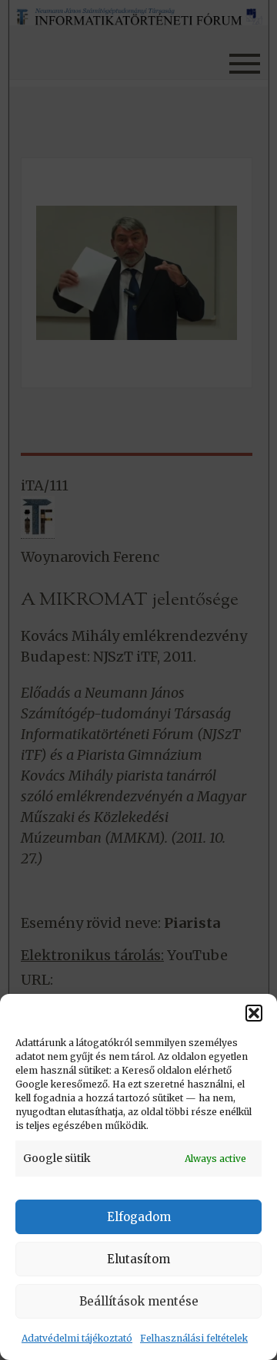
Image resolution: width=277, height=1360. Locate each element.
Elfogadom (139, 1217)
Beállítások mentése (139, 1301)
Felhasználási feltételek (194, 1338)
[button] (254, 1013)
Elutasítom (138, 1259)
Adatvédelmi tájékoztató (77, 1338)
